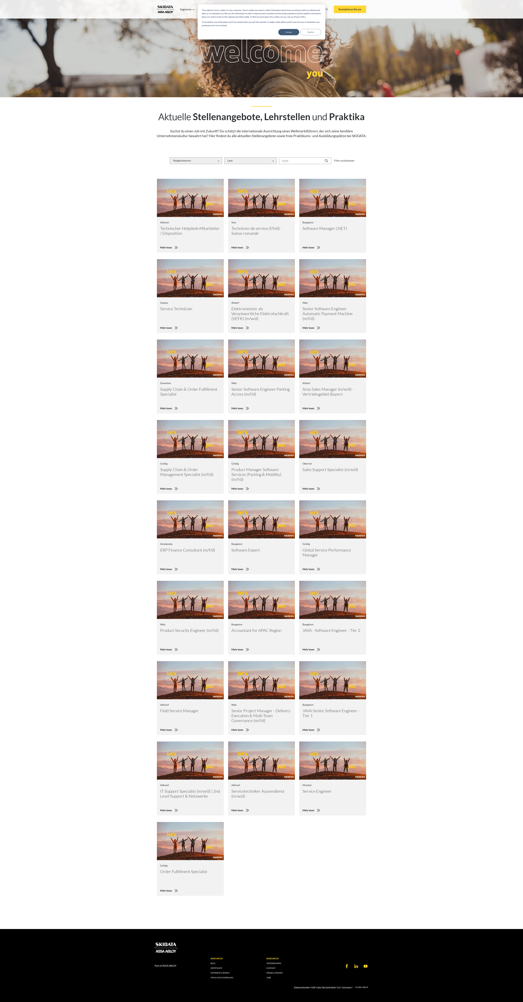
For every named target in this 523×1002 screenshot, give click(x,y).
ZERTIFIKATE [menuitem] (216, 968)
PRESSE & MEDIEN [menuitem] (274, 973)
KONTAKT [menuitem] (271, 968)
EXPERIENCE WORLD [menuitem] (220, 973)
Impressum (347, 987)
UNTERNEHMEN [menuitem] (273, 963)
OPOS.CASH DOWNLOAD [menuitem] (222, 977)
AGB (313, 987)
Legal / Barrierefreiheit (326, 987)
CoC (339, 987)
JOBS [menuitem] (268, 977)
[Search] (326, 9)
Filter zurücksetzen (344, 160)
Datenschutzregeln (302, 987)
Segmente (185, 9)
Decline (311, 32)
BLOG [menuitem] (213, 963)
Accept (289, 32)
